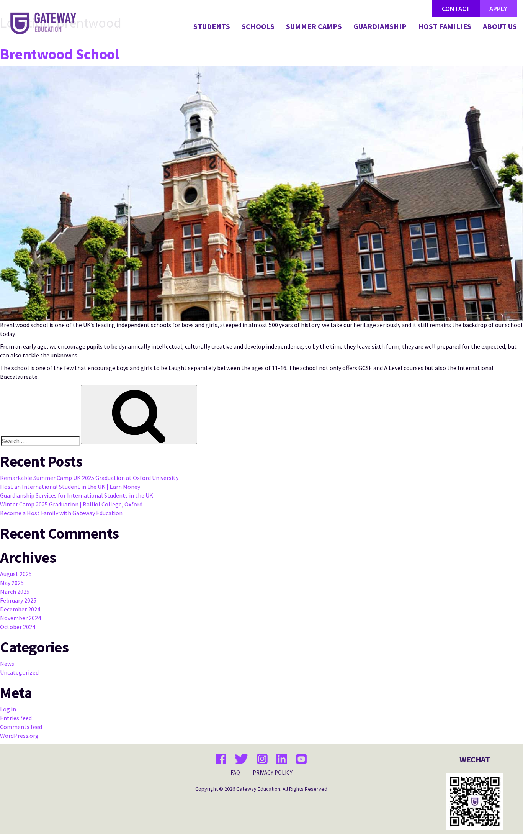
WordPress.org (19, 735)
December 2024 (20, 609)
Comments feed (21, 727)
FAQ (235, 772)
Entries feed (16, 718)
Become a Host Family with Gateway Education (61, 513)
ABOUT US (500, 27)
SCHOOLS (258, 27)
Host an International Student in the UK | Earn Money (70, 486)
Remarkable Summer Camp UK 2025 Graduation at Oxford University (89, 478)
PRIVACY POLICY (273, 772)
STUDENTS (211, 27)
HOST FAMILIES (444, 27)
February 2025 (18, 600)
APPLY (498, 8)
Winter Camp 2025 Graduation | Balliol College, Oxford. (72, 504)
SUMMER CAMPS (314, 27)
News (7, 663)
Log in (8, 709)
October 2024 (17, 627)
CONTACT (456, 8)
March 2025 (14, 591)
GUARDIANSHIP (380, 27)
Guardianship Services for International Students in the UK (76, 495)
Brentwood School (59, 54)
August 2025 (16, 574)
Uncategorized (19, 672)
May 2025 (12, 583)
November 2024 (20, 618)
